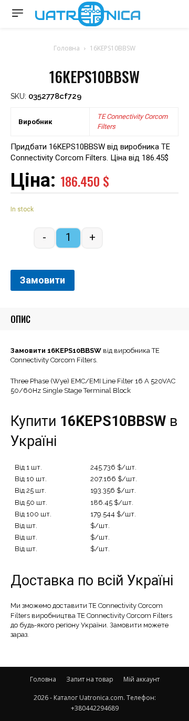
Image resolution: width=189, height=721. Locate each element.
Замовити (42, 280)
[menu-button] (17, 13)
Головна (67, 48)
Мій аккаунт (141, 679)
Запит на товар (89, 679)
